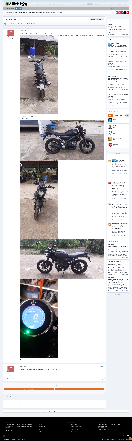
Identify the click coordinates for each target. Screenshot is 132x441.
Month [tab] (116, 115)
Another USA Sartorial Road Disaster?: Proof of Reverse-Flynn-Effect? (118, 280)
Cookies (18, 439)
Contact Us (13, 439)
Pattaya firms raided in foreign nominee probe (118, 183)
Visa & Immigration (74, 429)
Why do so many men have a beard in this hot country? (119, 203)
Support (41, 429)
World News (73, 428)
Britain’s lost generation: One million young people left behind (118, 45)
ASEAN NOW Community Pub (114, 244)
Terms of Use (42, 426)
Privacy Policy (6, 439)
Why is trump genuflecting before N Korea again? (117, 62)
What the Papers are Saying (114, 43)
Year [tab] (121, 115)
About (40, 424)
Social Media (73, 431)
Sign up (7, 430)
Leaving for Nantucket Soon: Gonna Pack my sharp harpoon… (117, 263)
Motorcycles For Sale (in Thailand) (29, 23)
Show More (124, 150)
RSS (24, 439)
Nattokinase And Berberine (115, 26)
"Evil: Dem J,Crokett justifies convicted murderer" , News (118, 95)
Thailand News (73, 424)
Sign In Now (79, 389)
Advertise (41, 431)
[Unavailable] (39, 35)
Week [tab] (110, 115)
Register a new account (29, 389)
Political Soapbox (112, 60)
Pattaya (110, 24)
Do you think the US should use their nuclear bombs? (117, 78)
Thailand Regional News (75, 426)
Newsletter (41, 428)
